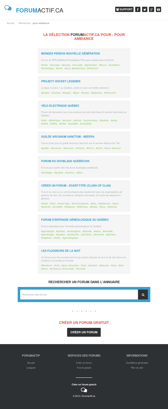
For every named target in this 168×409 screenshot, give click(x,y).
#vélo (44, 120)
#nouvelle (78, 65)
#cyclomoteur (91, 120)
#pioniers (111, 234)
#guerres (46, 206)
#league (67, 92)
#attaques (69, 206)
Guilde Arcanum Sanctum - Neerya (67, 136)
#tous (102, 206)
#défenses (82, 206)
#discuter (104, 265)
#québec (58, 172)
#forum (103, 65)
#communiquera (80, 203)
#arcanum (56, 148)
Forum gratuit (84, 367)
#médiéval (114, 65)
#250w (44, 123)
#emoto (78, 120)
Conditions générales (137, 362)
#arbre (57, 237)
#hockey (56, 92)
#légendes (96, 92)
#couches (74, 265)
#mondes (55, 65)
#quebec (104, 120)
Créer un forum (83, 332)
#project (45, 92)
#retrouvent (110, 92)
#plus (93, 203)
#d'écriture (92, 68)
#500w (62, 123)
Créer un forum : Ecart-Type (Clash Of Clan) (76, 185)
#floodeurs (46, 265)
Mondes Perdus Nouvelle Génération (70, 53)
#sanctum (68, 148)
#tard (83, 265)
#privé (59, 68)
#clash (44, 203)
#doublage (46, 172)
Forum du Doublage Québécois (65, 161)
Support (126, 9)
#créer (44, 65)
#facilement (104, 203)
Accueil (31, 362)
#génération (91, 65)
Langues (30, 367)
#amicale (80, 268)
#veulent (92, 265)
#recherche (73, 234)
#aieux (97, 231)
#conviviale (68, 268)
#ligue (76, 92)
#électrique (54, 120)
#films (79, 172)
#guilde (45, 148)
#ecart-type (64, 203)
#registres (46, 237)
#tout (113, 265)
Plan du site (137, 367)
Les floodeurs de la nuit (60, 251)
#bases (93, 206)
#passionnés (78, 68)
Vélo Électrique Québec (60, 106)
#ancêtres (86, 234)
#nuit (56, 265)
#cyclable (73, 123)
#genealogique (70, 237)
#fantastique (47, 68)
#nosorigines (74, 231)
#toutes (85, 92)
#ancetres (99, 234)
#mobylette (86, 123)
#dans (44, 268)
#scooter (67, 120)
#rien (121, 265)
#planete (87, 231)
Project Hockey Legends (60, 81)
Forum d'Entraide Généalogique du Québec (75, 220)
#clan (53, 203)
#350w (53, 123)
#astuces (112, 206)
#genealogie (47, 231)
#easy (114, 120)
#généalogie (47, 234)
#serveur (116, 148)
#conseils (57, 206)
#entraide (108, 231)
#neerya (80, 148)
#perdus (66, 65)
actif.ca (39, 10)
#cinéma (69, 172)
